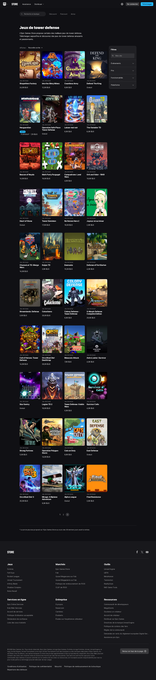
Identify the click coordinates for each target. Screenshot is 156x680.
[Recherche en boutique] (21, 14)
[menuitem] (53, 14)
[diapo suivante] (67, 514)
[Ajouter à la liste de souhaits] (37, 53)
